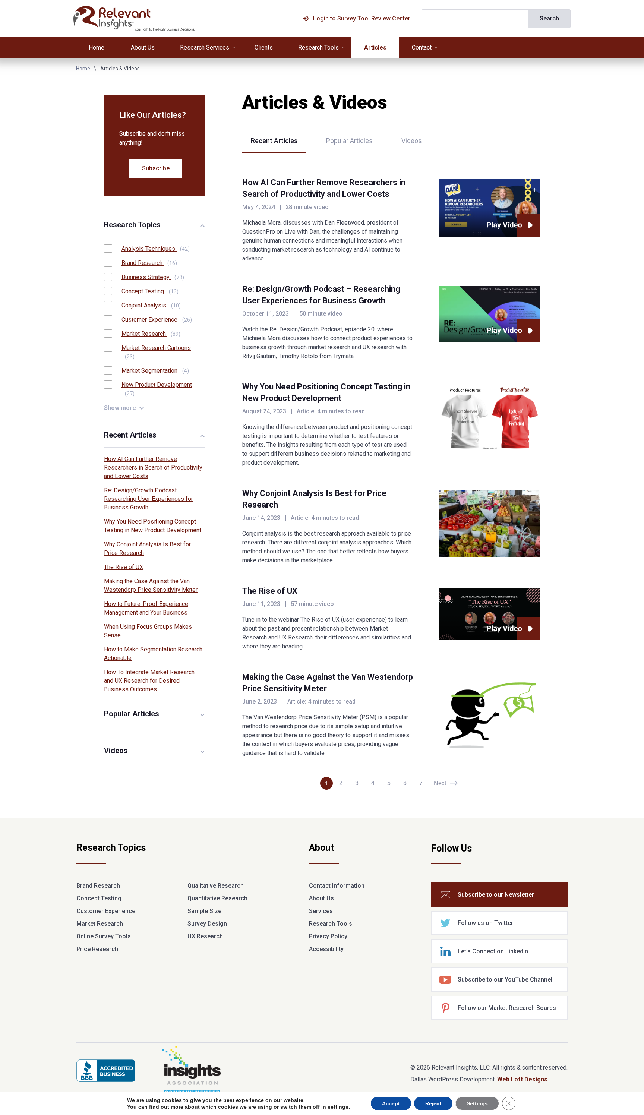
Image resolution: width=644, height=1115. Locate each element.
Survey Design (207, 923)
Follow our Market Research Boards (507, 1007)
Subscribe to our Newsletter (496, 894)
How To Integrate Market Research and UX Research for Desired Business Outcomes (149, 681)
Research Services (204, 47)
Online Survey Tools (103, 936)
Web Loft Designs (522, 1079)
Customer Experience (156, 319)
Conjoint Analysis (151, 305)
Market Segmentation (155, 370)
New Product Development (156, 389)
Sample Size (204, 911)
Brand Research (149, 262)
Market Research (150, 333)
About (321, 848)
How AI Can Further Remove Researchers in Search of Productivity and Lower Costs (153, 467)
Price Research (97, 949)
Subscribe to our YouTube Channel (505, 979)
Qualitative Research (215, 885)
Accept (391, 1103)
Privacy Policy (328, 936)
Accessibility (326, 949)
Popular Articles (349, 141)
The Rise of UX (269, 591)
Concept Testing (150, 291)
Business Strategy (152, 277)
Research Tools (318, 47)
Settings (477, 1103)
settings (338, 1107)
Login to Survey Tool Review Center (361, 18)
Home (96, 47)
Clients (264, 47)
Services (321, 911)
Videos (411, 141)
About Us (143, 47)
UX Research (205, 936)
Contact (422, 47)
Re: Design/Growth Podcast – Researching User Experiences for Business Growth (148, 499)
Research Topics (111, 848)
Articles (375, 47)
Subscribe (156, 168)
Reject (433, 1103)
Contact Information (336, 885)
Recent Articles (274, 141)
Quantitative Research (217, 898)
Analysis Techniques (155, 248)
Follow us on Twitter (485, 922)
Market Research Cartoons (156, 352)
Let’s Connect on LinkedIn (493, 951)
